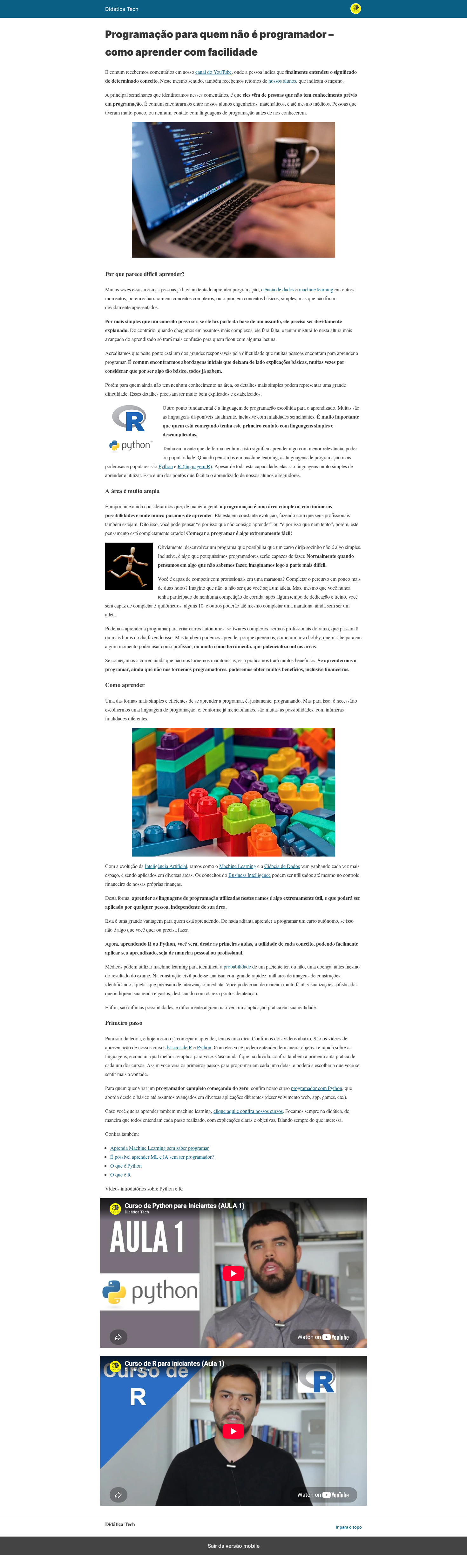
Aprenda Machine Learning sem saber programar (159, 1147)
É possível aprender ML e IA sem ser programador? (162, 1156)
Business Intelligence (249, 874)
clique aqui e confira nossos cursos (248, 1110)
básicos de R (179, 1047)
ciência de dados (277, 289)
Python (166, 466)
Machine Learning (237, 866)
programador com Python (316, 1088)
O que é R (120, 1174)
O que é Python (126, 1165)
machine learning (316, 289)
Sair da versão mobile (234, 1546)
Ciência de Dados (282, 866)
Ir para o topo (349, 1527)
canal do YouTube (213, 71)
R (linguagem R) (195, 466)
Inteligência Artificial (166, 866)
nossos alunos (282, 80)
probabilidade (237, 966)
